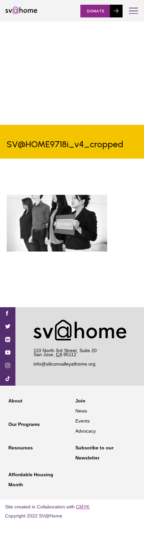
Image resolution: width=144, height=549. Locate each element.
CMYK (82, 506)
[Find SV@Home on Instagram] (7, 366)
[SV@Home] (21, 12)
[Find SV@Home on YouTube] (7, 353)
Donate (95, 11)
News (81, 411)
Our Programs (24, 424)
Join (80, 400)
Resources (20, 447)
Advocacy (85, 431)
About (15, 400)
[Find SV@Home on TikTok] (7, 379)
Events (82, 421)
